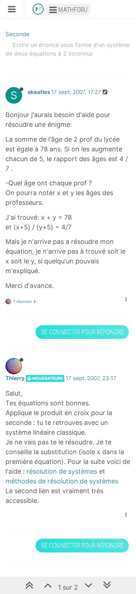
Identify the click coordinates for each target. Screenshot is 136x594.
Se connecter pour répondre (82, 332)
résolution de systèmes (61, 471)
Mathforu (72, 9)
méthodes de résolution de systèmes (61, 481)
